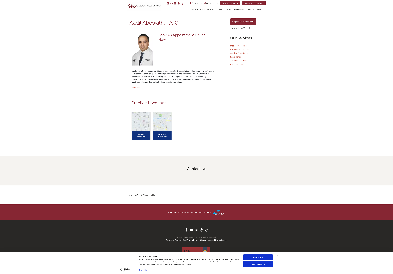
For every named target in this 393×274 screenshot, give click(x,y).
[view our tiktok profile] (206, 230)
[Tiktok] (182, 3)
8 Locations (196, 3)
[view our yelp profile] (201, 230)
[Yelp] (179, 3)
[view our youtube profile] (191, 230)
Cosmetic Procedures (239, 49)
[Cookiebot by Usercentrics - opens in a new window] (125, 270)
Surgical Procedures (238, 53)
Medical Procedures (238, 46)
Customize (257, 264)
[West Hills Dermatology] (141, 122)
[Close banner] (277, 255)
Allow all (258, 257)
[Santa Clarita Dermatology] (162, 122)
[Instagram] (175, 3)
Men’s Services (236, 64)
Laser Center (235, 57)
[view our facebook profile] (186, 230)
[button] (230, 3)
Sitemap (203, 240)
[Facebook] (168, 3)
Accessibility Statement (217, 240)
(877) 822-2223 (212, 3)
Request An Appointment (243, 21)
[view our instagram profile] (196, 230)
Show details (143, 270)
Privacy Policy (192, 240)
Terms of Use (180, 240)
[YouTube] (171, 3)
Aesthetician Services (239, 60)
